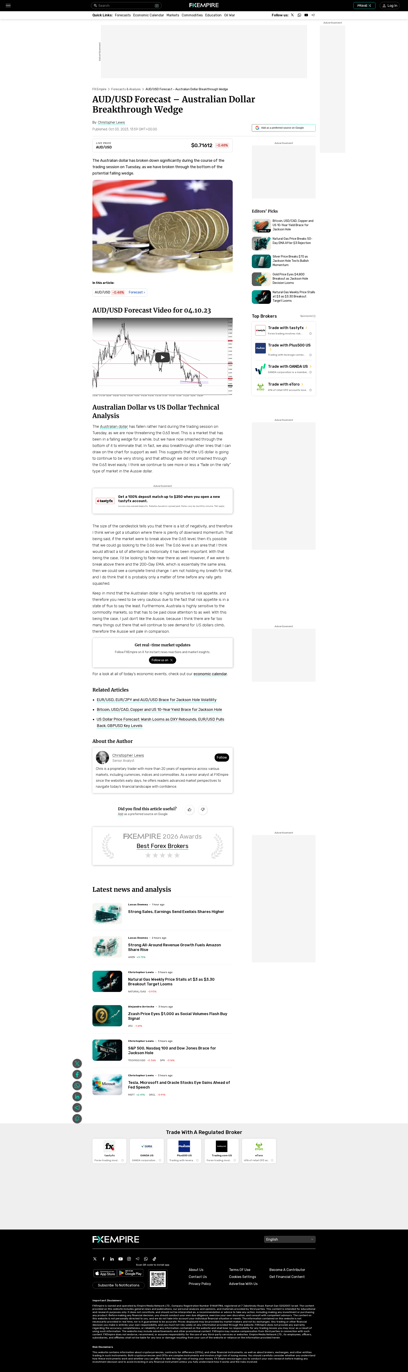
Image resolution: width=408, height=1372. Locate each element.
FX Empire (99, 89)
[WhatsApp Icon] (146, 1258)
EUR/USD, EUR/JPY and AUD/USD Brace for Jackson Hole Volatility (157, 699)
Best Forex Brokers (162, 846)
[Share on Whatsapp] (77, 1085)
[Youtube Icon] (120, 1258)
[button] (8, 5)
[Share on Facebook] (77, 1074)
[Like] (189, 810)
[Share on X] (77, 1063)
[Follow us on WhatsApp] (299, 15)
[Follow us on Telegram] (313, 15)
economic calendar (210, 674)
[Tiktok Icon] (154, 1258)
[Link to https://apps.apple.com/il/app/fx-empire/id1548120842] (105, 1273)
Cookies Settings (242, 1277)
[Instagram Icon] (129, 1258)
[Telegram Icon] (137, 1258)
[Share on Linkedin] (77, 1096)
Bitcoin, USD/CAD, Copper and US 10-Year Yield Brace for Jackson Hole (159, 709)
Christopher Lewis (128, 755)
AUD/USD (104, 147)
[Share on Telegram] (77, 1107)
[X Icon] (95, 1258)
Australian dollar (114, 426)
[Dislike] (202, 810)
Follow (222, 757)
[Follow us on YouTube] (306, 15)
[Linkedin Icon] (112, 1258)
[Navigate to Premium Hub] (264, 230)
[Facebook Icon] (103, 1258)
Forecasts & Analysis (126, 89)
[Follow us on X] (292, 15)
